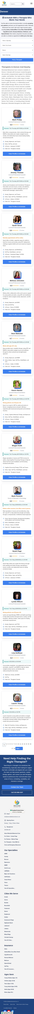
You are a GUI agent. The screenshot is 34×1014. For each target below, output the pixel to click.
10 (18, 744)
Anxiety (6, 856)
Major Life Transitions (9, 873)
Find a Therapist (17, 59)
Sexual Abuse (7, 879)
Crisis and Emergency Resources (12, 845)
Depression (7, 862)
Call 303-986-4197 (17, 792)
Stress (5, 882)
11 (20, 744)
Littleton (6, 928)
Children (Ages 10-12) (9, 980)
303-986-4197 (7, 829)
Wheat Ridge (7, 934)
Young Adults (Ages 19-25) (10, 986)
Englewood (7, 914)
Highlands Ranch (8, 922)
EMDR (5, 865)
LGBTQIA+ (7, 871)
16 (30, 744)
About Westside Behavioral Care (12, 833)
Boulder (6, 902)
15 (28, 744)
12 (22, 744)
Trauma (6, 885)
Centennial (7, 908)
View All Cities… (8, 940)
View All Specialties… (9, 888)
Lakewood (6, 925)
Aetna (5, 949)
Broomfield (7, 905)
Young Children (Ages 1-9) (10, 977)
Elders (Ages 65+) (8, 992)
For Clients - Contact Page (10, 836)
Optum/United (7, 963)
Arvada (6, 897)
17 (12, 748)
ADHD (5, 853)
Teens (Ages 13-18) (8, 983)
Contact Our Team (17, 787)
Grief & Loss (7, 868)
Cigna (5, 954)
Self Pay (6, 966)
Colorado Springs (8, 937)
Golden (6, 917)
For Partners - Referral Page (11, 839)
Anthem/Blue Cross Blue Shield (12, 951)
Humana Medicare (8, 957)
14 (26, 744)
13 (24, 744)
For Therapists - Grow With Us (11, 842)
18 (14, 748)
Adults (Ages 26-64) (9, 989)
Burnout (6, 859)
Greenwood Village (9, 920)
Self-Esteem (7, 876)
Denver (6, 911)
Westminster (7, 931)
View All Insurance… (9, 969)
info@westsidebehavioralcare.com (12, 816)
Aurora (6, 899)
